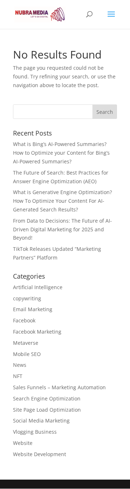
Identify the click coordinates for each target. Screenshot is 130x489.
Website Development (39, 454)
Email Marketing (32, 309)
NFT (17, 376)
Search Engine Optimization (47, 398)
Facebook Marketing (37, 331)
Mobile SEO (27, 354)
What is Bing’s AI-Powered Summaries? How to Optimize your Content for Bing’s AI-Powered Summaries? (61, 153)
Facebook (24, 320)
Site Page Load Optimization (47, 409)
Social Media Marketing (41, 420)
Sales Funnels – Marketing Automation (59, 387)
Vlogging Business (35, 431)
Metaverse (25, 342)
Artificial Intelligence (37, 287)
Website (22, 442)
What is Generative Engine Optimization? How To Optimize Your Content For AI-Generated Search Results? (62, 201)
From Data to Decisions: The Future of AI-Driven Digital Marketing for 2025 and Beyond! (62, 229)
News (19, 364)
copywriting (27, 298)
